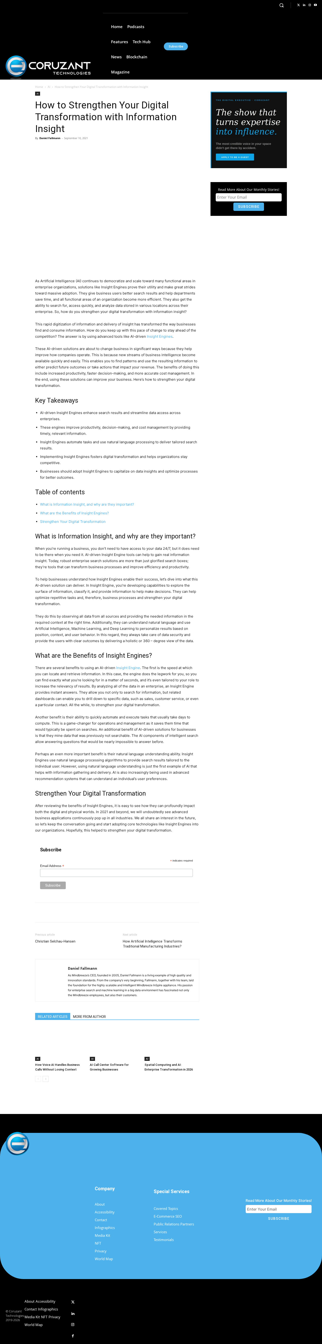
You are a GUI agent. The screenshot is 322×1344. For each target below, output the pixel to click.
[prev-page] (38, 1079)
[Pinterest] (90, 149)
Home (39, 87)
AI (49, 87)
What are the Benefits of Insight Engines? (74, 513)
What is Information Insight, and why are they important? (87, 504)
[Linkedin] (304, 5)
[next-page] (46, 1079)
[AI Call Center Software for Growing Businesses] (115, 1043)
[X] (79, 149)
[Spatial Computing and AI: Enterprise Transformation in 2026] (169, 1043)
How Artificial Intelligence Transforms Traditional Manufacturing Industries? (152, 943)
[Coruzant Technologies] (48, 67)
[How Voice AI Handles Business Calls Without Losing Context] (60, 1043)
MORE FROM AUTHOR (89, 1017)
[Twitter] (298, 5)
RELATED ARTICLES (52, 1017)
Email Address (52, 866)
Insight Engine (128, 668)
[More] (112, 149)
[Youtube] (315, 5)
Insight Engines (160, 336)
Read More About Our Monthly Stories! (248, 189)
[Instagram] (310, 5)
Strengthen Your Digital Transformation (73, 521)
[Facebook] (68, 149)
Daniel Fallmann (49, 138)
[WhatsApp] (101, 149)
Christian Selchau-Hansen (55, 941)
